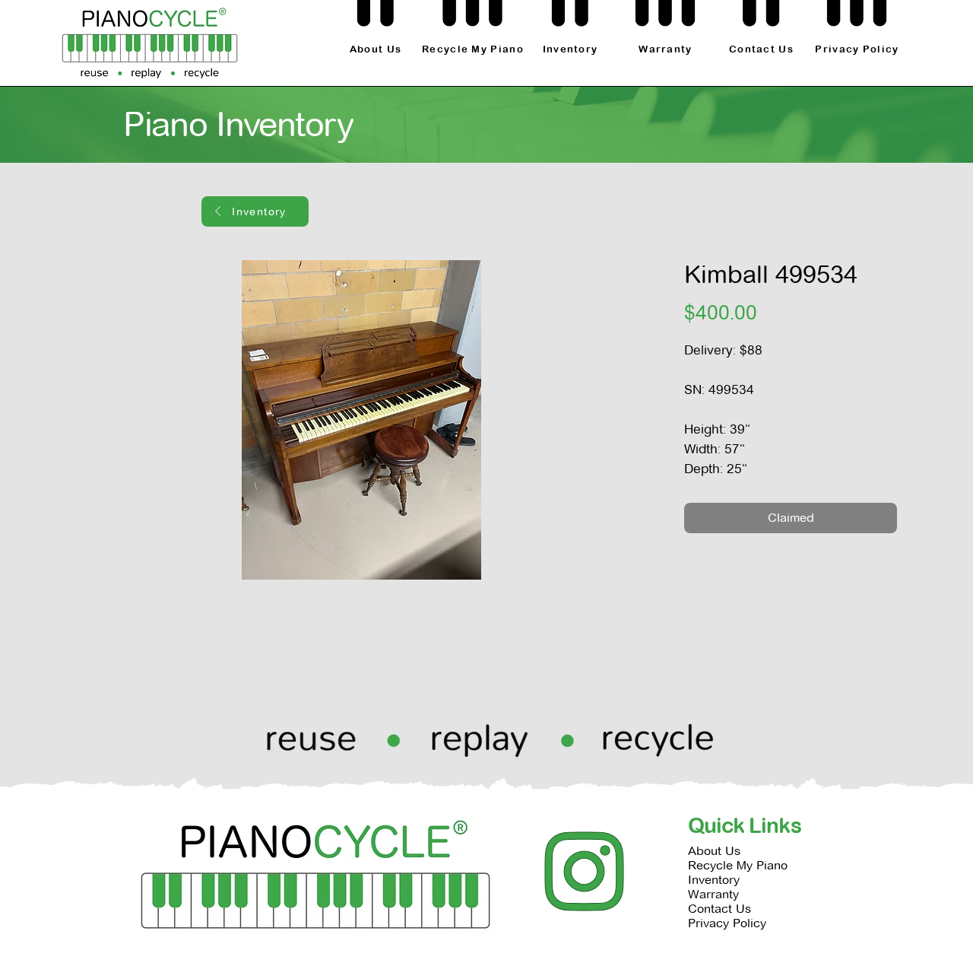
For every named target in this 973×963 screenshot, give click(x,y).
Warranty (713, 894)
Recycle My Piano (738, 865)
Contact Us (719, 908)
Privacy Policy (727, 923)
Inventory (714, 879)
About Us (714, 851)
